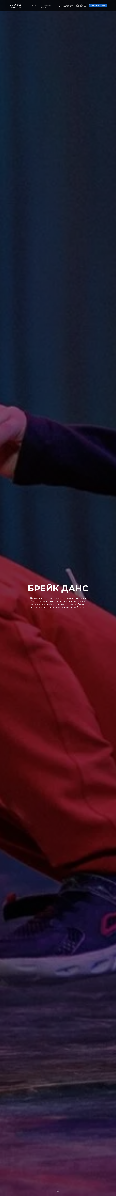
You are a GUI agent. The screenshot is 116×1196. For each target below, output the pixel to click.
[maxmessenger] (81, 5)
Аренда (34, 5)
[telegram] (77, 5)
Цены (42, 4)
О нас (50, 4)
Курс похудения (46, 5)
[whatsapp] (85, 5)
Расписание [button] (32, 4)
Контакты (43, 7)
